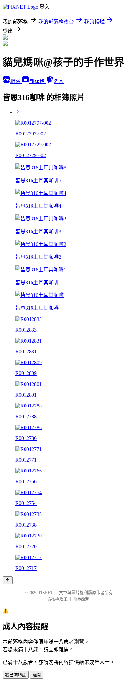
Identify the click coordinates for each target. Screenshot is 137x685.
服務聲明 (82, 598)
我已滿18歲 (15, 675)
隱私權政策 (57, 598)
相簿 (16, 81)
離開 (36, 675)
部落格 (37, 81)
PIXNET (46, 592)
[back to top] (8, 580)
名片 (59, 81)
